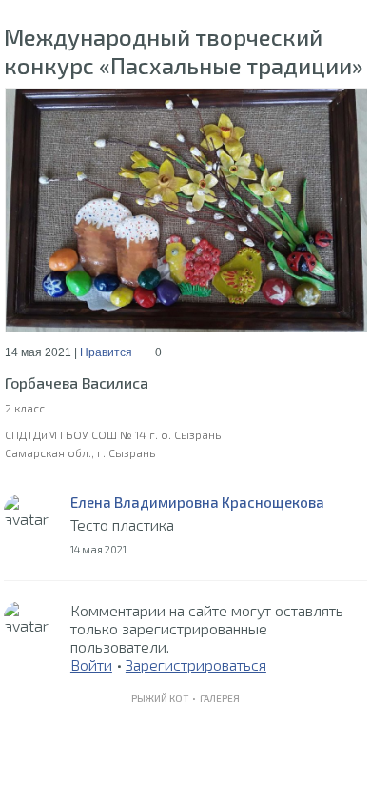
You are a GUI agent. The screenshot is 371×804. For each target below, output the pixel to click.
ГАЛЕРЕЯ (220, 698)
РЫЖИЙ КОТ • (165, 698)
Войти (91, 664)
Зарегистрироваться (196, 664)
